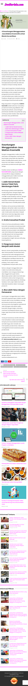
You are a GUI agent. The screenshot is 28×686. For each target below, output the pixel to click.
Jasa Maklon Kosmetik (9, 365)
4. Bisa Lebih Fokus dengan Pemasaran (13, 137)
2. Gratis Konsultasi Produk (13, 130)
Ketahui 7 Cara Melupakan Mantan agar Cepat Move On (18, 607)
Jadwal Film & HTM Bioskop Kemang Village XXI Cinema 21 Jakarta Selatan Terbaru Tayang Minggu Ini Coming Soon (17, 630)
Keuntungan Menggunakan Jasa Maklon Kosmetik (14, 123)
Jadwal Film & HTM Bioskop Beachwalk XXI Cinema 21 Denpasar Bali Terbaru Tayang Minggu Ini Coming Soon (17, 600)
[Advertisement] (14, 55)
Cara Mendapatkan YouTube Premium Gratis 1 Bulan (16, 525)
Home (2, 11)
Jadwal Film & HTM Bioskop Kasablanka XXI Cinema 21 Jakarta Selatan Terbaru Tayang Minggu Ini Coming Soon (18, 615)
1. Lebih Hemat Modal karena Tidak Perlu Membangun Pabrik (14, 128)
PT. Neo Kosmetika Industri (20, 366)
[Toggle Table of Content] (22, 120)
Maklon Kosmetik (21, 365)
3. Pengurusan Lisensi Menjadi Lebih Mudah (14, 133)
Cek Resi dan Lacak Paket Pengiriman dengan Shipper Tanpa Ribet (16, 545)
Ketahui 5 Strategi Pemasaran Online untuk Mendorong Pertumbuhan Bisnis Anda (12, 502)
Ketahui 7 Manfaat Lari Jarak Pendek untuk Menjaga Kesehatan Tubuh (18, 519)
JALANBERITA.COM (14, 674)
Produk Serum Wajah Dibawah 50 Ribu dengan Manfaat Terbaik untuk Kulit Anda (17, 552)
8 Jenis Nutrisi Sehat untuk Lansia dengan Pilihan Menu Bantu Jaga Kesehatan (17, 566)
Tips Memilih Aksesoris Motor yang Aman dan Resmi (18, 592)
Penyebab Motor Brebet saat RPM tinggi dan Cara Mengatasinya (17, 572)
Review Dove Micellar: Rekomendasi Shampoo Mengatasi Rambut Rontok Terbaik (10, 373)
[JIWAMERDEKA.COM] (14, 4)
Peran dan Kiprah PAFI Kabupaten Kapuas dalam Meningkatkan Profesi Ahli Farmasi (17, 559)
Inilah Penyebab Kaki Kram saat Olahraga (17, 538)
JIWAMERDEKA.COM (16, 673)
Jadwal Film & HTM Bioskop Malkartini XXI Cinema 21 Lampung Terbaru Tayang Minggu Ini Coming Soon (17, 661)
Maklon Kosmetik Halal (6, 366)
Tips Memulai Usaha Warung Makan (17, 380)
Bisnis (6, 11)
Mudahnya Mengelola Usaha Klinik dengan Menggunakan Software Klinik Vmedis (18, 532)
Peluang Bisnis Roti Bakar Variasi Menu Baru (14, 463)
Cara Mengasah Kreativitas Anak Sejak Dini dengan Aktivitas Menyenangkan (17, 638)
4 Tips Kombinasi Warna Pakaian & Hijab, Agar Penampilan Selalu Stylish (18, 580)
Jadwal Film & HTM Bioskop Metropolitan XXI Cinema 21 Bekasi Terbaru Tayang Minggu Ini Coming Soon (18, 652)
